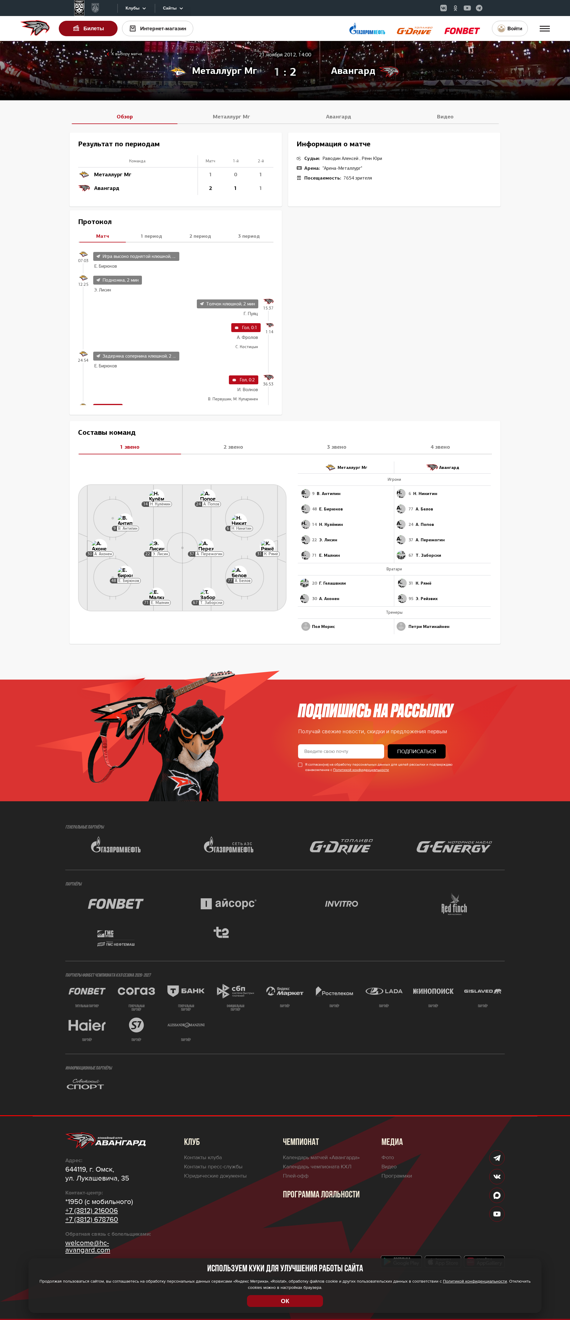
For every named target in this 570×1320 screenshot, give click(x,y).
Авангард (338, 116)
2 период (200, 236)
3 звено (336, 447)
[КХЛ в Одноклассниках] (455, 8)
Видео (445, 116)
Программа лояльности (321, 1195)
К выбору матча (127, 54)
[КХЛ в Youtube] (467, 8)
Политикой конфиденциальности (361, 770)
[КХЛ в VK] (443, 8)
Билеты (93, 28)
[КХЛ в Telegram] (479, 8)
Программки (396, 1176)
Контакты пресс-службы (213, 1166)
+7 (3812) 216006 (91, 1210)
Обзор (125, 116)
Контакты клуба (203, 1157)
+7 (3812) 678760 (91, 1219)
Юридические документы (215, 1176)
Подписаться (416, 751)
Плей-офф (295, 1176)
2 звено (233, 447)
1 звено (130, 447)
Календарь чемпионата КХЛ (317, 1166)
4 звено (440, 447)
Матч (102, 236)
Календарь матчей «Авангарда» (321, 1157)
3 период (249, 236)
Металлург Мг (231, 116)
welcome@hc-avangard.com (87, 1247)
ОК (285, 1301)
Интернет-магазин (163, 28)
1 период (151, 236)
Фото (387, 1157)
